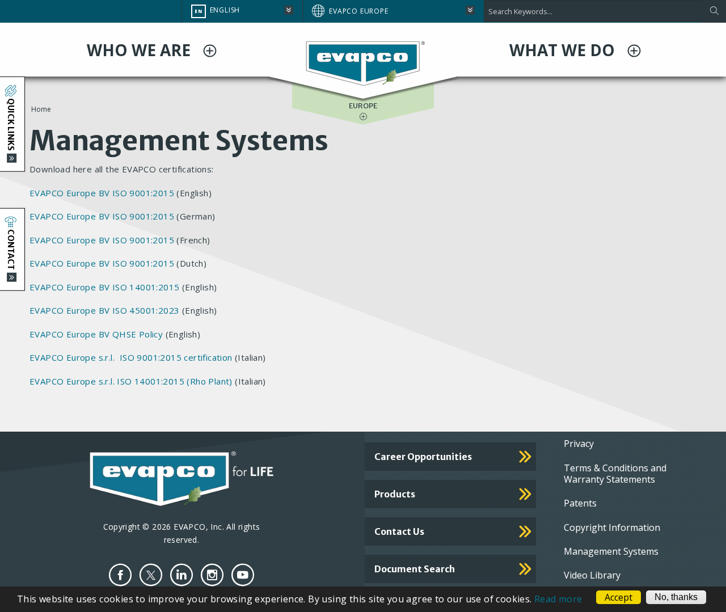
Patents (580, 503)
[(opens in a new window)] (120, 574)
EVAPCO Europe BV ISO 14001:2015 (104, 287)
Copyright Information (612, 527)
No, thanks (676, 597)
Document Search (414, 569)
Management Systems (611, 551)
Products (394, 494)
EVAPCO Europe (358, 11)
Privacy (579, 443)
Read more (558, 599)
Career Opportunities (423, 456)
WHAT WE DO (564, 50)
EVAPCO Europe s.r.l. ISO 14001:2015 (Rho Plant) (131, 381)
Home (41, 109)
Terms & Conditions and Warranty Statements (615, 474)
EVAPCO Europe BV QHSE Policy (96, 334)
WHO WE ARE (141, 50)
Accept (618, 597)
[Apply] (714, 11)
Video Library (592, 575)
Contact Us (399, 531)
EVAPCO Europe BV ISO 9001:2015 (101, 193)
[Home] (363, 62)
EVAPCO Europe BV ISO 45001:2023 (104, 310)
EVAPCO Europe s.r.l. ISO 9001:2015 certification (132, 357)
